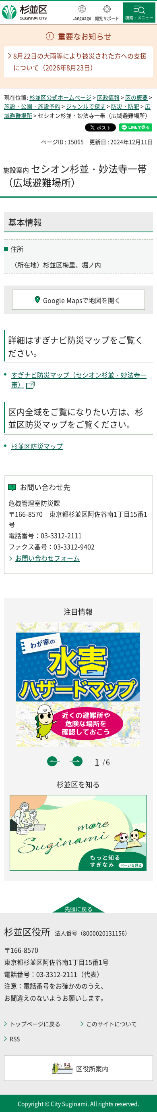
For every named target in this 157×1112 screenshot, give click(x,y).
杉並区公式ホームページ (60, 97)
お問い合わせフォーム (47, 558)
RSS (15, 1039)
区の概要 (136, 97)
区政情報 (108, 97)
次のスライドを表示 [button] (77, 761)
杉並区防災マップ (37, 446)
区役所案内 (92, 1068)
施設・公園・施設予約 (32, 106)
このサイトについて (111, 1024)
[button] (82, 13)
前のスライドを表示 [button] (52, 761)
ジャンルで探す (85, 106)
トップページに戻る (35, 1024)
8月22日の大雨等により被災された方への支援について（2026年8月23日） (80, 61)
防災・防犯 (125, 106)
